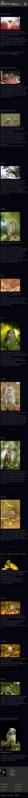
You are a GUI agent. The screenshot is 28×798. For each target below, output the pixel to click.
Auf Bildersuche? (19, 784)
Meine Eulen (18, 786)
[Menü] (25, 4)
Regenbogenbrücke (6, 752)
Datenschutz (10, 795)
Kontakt (17, 795)
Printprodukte (4, 786)
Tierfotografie (18, 789)
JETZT (12, 773)
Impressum (3, 795)
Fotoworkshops (4, 784)
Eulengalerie (14, 54)
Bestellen (12, 774)
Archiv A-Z (3, 789)
